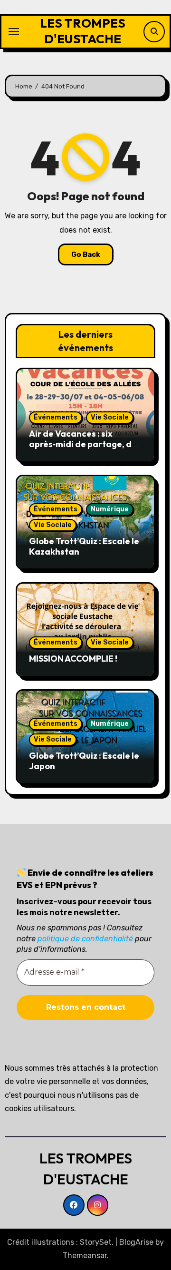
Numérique (110, 509)
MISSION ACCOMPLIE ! (73, 658)
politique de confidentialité (85, 938)
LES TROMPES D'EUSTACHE (82, 31)
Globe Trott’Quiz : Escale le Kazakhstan (84, 546)
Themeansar (85, 1255)
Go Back (85, 254)
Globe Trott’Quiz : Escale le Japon (84, 761)
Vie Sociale (110, 417)
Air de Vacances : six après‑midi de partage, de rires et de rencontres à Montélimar (83, 449)
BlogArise (136, 1242)
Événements (55, 417)
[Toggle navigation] (13, 31)
